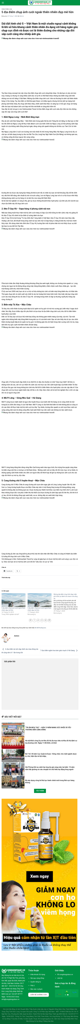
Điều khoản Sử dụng (37, 974)
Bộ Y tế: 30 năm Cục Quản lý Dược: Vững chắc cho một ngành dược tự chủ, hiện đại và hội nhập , (51, 755)
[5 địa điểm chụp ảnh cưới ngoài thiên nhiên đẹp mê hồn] (14, 600)
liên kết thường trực (40, 628)
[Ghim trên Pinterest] (45, 620)
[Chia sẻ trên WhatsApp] (30, 620)
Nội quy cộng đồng (37, 978)
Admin (22, 16)
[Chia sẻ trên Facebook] (34, 620)
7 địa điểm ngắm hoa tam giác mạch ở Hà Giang (57, 650)
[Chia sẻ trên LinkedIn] (49, 620)
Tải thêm (40, 791)
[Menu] (3, 2)
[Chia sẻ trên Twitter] (38, 620)
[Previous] (58, 994)
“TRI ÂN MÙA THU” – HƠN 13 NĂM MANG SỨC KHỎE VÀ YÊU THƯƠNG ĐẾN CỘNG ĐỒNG (48, 728)
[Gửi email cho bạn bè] (42, 620)
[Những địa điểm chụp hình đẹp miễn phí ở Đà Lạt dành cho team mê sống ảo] (67, 603)
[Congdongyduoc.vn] (40, 2)
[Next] (75, 994)
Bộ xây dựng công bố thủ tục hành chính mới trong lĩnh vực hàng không (49, 781)
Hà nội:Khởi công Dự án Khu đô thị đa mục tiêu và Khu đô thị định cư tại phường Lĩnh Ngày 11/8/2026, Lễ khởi (51, 742)
